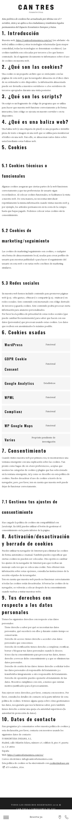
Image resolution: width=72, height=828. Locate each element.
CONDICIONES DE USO (43, 809)
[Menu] (6, 817)
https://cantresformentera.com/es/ (34, 40)
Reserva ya (36, 817)
